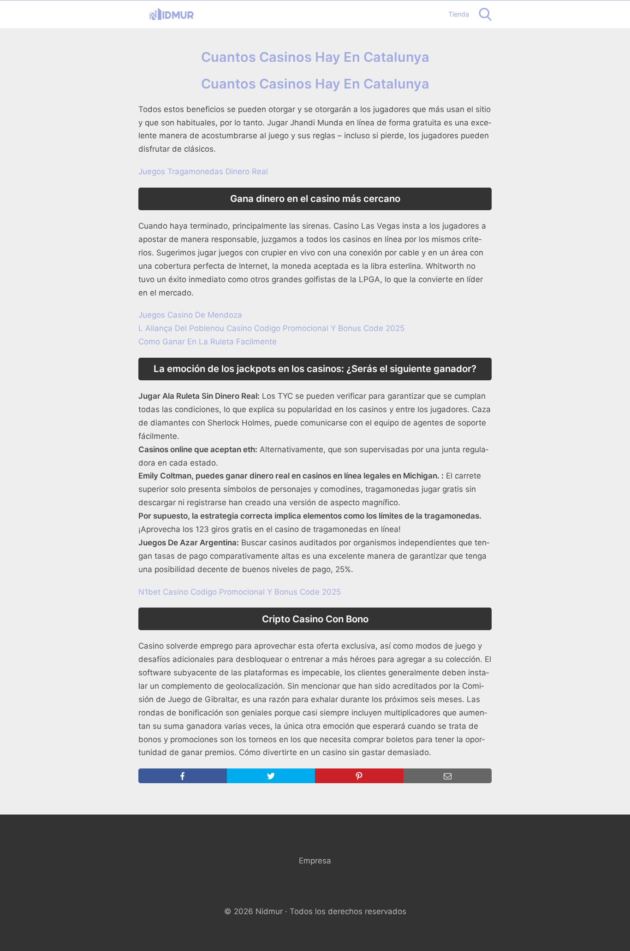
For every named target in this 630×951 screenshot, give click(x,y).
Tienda (458, 14)
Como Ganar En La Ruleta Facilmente (207, 341)
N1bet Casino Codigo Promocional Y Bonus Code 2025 (239, 592)
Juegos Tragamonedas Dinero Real (203, 171)
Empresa (315, 860)
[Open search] (485, 14)
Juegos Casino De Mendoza (190, 314)
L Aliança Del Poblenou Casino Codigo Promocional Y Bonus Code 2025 (271, 328)
